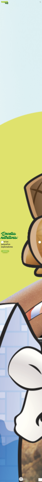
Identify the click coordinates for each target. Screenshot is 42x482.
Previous (2, 242)
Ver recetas (5, 251)
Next (39, 242)
